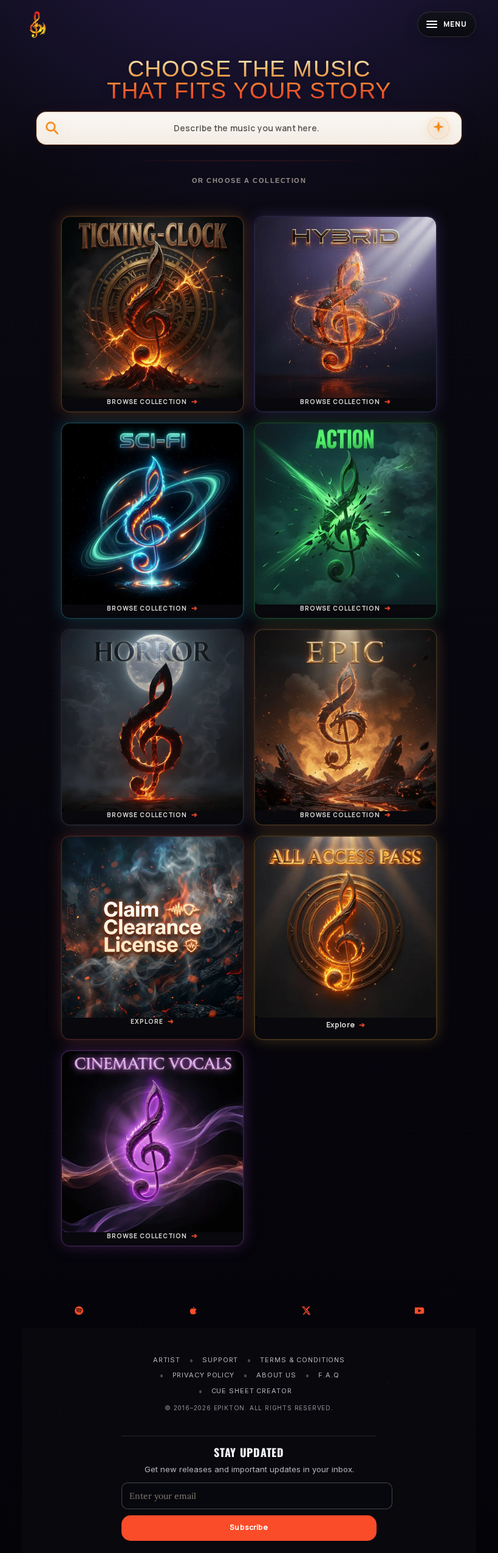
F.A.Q (328, 1375)
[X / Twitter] (306, 1310)
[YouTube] (419, 1310)
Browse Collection (147, 401)
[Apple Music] (192, 1310)
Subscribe (249, 1527)
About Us (276, 1375)
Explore (147, 1021)
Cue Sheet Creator (251, 1391)
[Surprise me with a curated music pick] (438, 128)
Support (220, 1360)
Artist (166, 1360)
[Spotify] (78, 1310)
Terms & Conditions (302, 1360)
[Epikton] (37, 24)
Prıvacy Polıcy (203, 1375)
